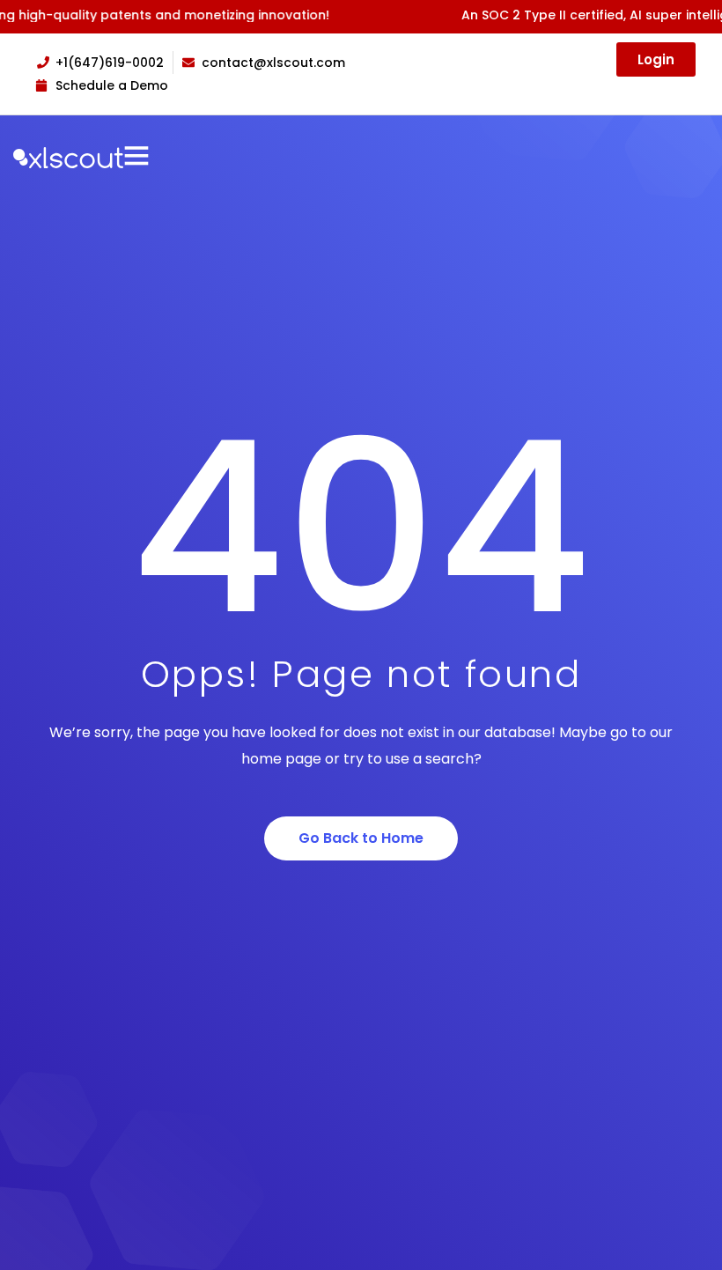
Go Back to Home (361, 838)
